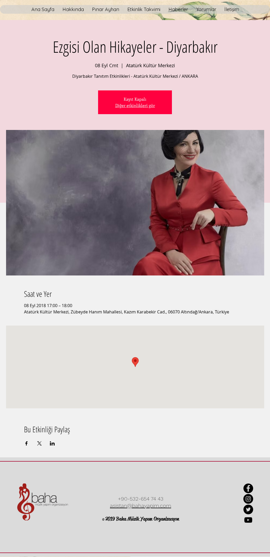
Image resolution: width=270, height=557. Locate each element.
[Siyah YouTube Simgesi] (248, 520)
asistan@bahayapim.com (140, 505)
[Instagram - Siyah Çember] (248, 499)
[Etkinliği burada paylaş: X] (39, 443)
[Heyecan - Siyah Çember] (248, 509)
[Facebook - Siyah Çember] (248, 488)
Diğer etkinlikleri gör (135, 105)
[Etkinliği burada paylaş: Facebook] (26, 443)
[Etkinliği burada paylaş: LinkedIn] (52, 443)
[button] (105, 9)
